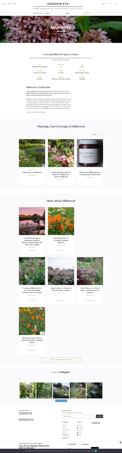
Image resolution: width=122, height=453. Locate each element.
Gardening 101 (32, 169)
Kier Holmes (33, 345)
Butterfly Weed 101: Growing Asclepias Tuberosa (61, 240)
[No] (120, 451)
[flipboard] (4, 4)
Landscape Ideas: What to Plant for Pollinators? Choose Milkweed (61, 175)
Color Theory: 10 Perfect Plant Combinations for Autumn (89, 290)
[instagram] (8, 4)
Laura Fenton (33, 247)
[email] (15, 4)
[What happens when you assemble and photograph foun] (44, 390)
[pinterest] (6, 4)
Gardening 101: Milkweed (32, 172)
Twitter (80, 432)
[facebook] (11, 4)
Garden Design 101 (44, 8)
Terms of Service (65, 429)
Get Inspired (36, 8)
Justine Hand (62, 293)
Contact (64, 427)
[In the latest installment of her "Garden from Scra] (61, 390)
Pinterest (80, 425)
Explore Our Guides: (38, 13)
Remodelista (79, 8)
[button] (104, 3)
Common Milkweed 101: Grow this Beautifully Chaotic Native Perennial (32, 290)
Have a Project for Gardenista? (66, 438)
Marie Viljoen (62, 179)
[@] (23, 379)
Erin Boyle (90, 177)
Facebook (81, 430)
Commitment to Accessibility (65, 435)
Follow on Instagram (62, 400)
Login (115, 3)
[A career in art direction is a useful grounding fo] (94, 390)
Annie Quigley (32, 175)
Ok (95, 450)
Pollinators (61, 169)
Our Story (72, 8)
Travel (52, 8)
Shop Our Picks (65, 8)
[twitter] (13, 4)
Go (86, 13)
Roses (90, 169)
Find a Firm (57, 8)
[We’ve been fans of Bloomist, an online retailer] (28, 390)
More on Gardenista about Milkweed (61, 359)
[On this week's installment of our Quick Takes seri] (78, 390)
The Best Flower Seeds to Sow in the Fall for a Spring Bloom (32, 340)
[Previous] (98, 134)
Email (80, 434)
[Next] (102, 134)
